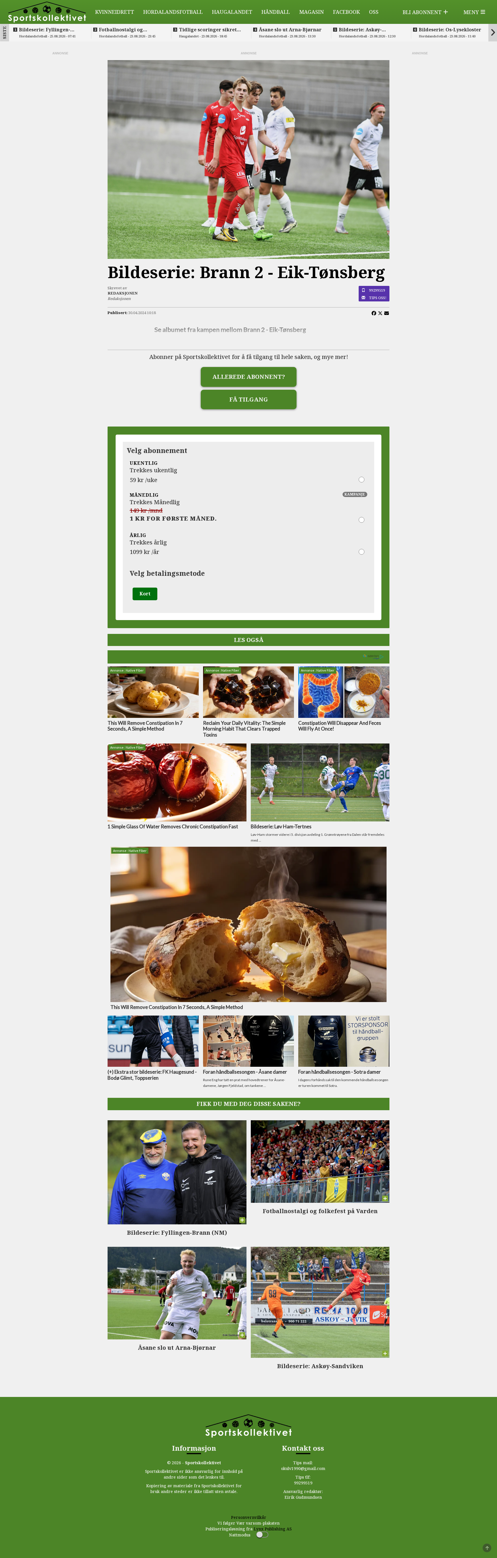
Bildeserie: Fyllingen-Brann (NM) (44, 30)
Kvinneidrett (114, 11)
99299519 (377, 290)
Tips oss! (378, 297)
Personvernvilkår (248, 1517)
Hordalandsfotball (173, 11)
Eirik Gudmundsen (303, 1497)
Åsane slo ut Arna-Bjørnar (290, 30)
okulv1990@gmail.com (303, 1468)
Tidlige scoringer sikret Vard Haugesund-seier (208, 30)
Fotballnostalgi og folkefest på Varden (122, 30)
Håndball (275, 11)
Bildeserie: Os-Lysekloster (450, 30)
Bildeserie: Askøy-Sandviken (360, 30)
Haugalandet (232, 11)
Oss (374, 11)
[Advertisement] (60, 142)
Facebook (346, 11)
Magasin (311, 11)
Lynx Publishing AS (273, 1529)
